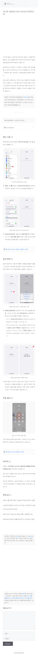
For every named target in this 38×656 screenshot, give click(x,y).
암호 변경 (6, 259)
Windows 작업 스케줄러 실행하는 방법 (17, 249)
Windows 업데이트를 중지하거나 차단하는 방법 (18, 519)
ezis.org (26, 97)
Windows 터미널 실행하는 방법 (15, 452)
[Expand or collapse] (33, 127)
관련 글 (6, 495)
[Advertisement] (19, 34)
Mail (23, 593)
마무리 (5, 461)
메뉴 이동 (6, 137)
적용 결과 (6, 398)
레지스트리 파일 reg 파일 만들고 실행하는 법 (18, 514)
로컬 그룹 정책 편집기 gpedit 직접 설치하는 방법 (19, 500)
